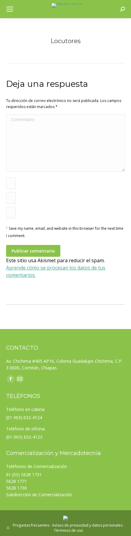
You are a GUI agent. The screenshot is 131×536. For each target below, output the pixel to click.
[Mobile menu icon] (9, 9)
